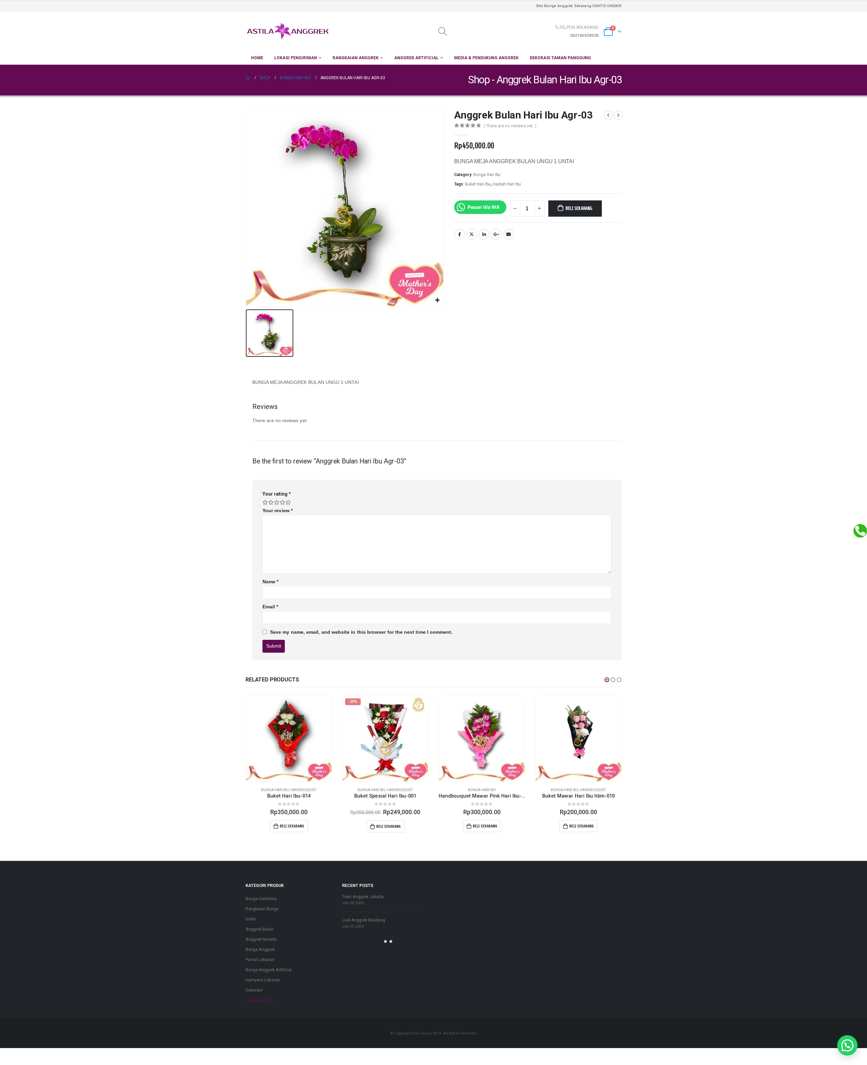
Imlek (251, 918)
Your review (277, 510)
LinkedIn (484, 234)
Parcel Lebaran (260, 959)
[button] (607, 680)
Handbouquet (303, 790)
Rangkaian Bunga (262, 908)
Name (270, 581)
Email (508, 234)
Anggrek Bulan (259, 929)
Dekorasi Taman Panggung (560, 58)
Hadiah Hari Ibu (507, 184)
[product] (289, 738)
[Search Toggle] (442, 31)
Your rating (276, 494)
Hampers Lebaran (263, 979)
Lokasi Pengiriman (295, 58)
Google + (496, 234)
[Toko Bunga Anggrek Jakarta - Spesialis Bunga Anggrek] (288, 31)
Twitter (471, 234)
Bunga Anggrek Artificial (269, 969)
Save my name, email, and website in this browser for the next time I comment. (361, 632)
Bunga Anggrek (260, 949)
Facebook (459, 234)
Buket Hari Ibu (478, 184)
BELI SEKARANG (579, 208)
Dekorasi (254, 990)
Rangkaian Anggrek (356, 58)
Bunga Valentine (261, 898)
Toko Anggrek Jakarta (363, 896)
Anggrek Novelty (261, 939)
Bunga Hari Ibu (487, 174)
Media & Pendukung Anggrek (486, 58)
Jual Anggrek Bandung (363, 919)
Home (257, 58)
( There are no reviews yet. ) (510, 125)
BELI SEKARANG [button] (292, 826)
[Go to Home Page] (248, 78)
